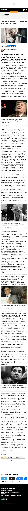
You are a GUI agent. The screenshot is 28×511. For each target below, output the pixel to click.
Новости (2, 457)
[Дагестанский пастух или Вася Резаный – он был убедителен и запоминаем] (14, 108)
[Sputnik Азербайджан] (4, 10)
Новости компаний (5, 495)
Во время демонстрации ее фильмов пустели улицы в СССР (12, 224)
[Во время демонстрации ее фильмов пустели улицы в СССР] (14, 212)
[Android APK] (4, 499)
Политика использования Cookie (8, 490)
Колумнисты (18, 457)
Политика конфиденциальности (8, 488)
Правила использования (15, 486)
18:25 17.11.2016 (4, 26)
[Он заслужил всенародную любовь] (14, 295)
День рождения (11, 460)
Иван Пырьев (3, 460)
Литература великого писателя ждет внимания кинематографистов (13, 386)
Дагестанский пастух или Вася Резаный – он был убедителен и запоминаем (12, 121)
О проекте (3, 486)
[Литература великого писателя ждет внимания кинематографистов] (14, 375)
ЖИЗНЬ (12, 457)
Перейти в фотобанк (14, 43)
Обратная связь (13, 495)
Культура (7, 457)
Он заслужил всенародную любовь (13, 305)
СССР (23, 457)
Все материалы (7, 51)
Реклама (19, 495)
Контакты (8, 486)
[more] (25, 125)
